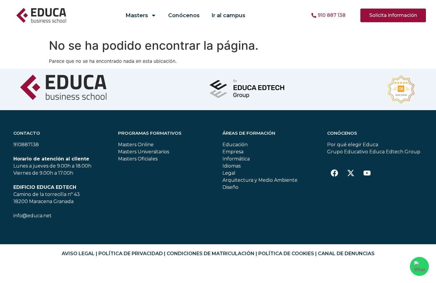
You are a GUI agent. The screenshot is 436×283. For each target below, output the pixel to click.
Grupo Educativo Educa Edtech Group (373, 152)
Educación (235, 144)
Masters (136, 15)
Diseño (230, 187)
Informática (236, 159)
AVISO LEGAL (78, 253)
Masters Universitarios (143, 152)
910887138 (26, 144)
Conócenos (184, 15)
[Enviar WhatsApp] (419, 266)
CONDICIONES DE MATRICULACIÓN (210, 253)
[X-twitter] (350, 172)
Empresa (233, 152)
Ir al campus (228, 15)
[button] (393, 15)
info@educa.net (32, 215)
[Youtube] (367, 172)
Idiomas (231, 166)
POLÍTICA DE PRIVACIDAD (130, 253)
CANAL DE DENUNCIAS (346, 253)
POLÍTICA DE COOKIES (286, 253)
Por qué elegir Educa (352, 144)
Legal (228, 173)
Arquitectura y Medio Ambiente (259, 180)
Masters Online (136, 144)
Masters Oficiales (137, 159)
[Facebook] (334, 172)
